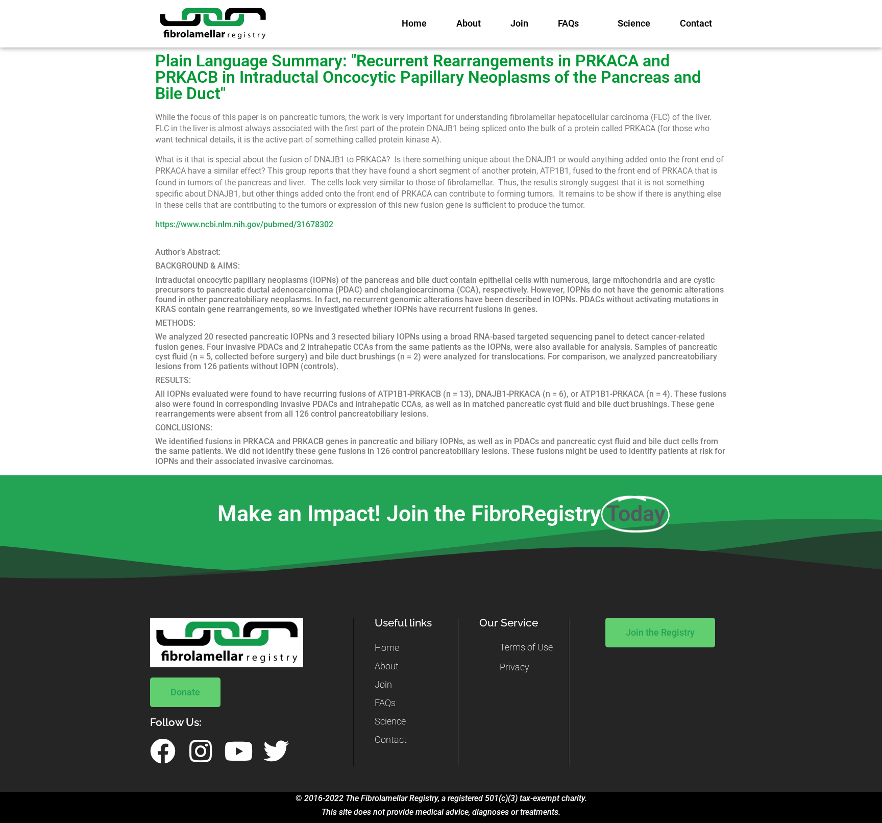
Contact (696, 23)
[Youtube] (238, 751)
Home (414, 23)
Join (519, 23)
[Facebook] (163, 751)
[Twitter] (276, 751)
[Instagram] (200, 751)
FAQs (568, 23)
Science (634, 23)
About (468, 23)
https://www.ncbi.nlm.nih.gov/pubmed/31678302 (244, 224)
